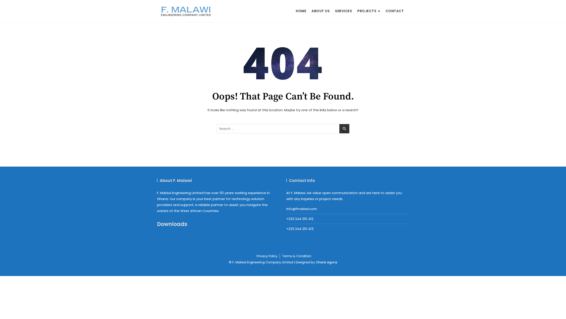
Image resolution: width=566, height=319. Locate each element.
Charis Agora (326, 262)
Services (343, 11)
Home (301, 11)
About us (321, 11)
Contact (395, 11)
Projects (366, 11)
